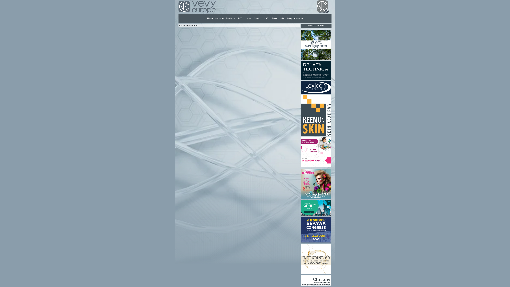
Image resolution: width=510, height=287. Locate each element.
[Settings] (330, 7)
